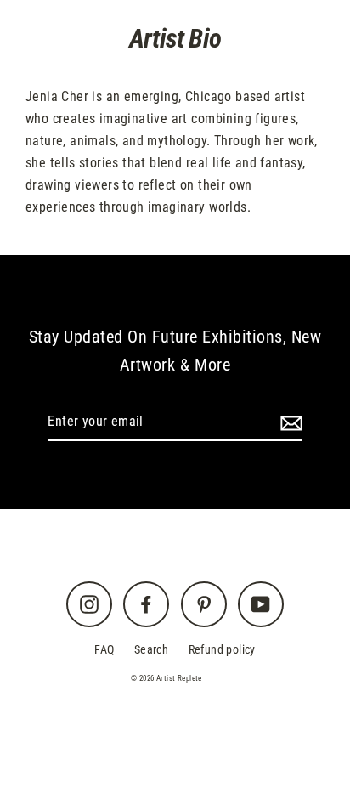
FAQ (104, 650)
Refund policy (222, 650)
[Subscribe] (288, 422)
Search (151, 650)
